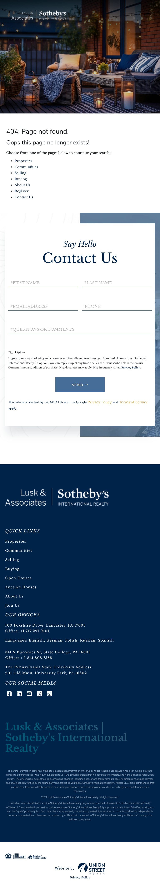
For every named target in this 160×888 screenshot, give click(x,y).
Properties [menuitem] (15, 541)
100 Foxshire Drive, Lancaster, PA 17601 (45, 625)
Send (78, 385)
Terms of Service (133, 402)
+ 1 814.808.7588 (36, 658)
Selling (20, 173)
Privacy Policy (130, 367)
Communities (26, 167)
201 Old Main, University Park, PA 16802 (46, 673)
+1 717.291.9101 (35, 631)
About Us (22, 185)
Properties (23, 161)
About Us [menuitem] (14, 596)
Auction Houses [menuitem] (21, 587)
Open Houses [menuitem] (18, 578)
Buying (21, 179)
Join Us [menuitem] (12, 605)
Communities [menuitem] (18, 551)
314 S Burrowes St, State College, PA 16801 (47, 652)
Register (22, 191)
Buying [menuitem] (12, 569)
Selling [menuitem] (12, 560)
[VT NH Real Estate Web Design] (80, 868)
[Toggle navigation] (145, 15)
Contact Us (24, 197)
